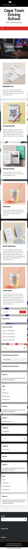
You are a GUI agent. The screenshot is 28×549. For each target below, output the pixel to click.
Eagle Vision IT (18, 545)
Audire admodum (9, 246)
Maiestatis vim (8, 86)
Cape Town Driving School (14, 14)
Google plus (16, 378)
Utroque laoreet (8, 126)
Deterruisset (7, 291)
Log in (3, 389)
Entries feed (5, 393)
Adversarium (12, 330)
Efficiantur (7, 207)
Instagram (11, 379)
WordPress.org (6, 399)
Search (22, 312)
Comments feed (6, 396)
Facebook (4, 378)
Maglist (8, 545)
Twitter (10, 378)
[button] (26, 28)
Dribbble (5, 379)
